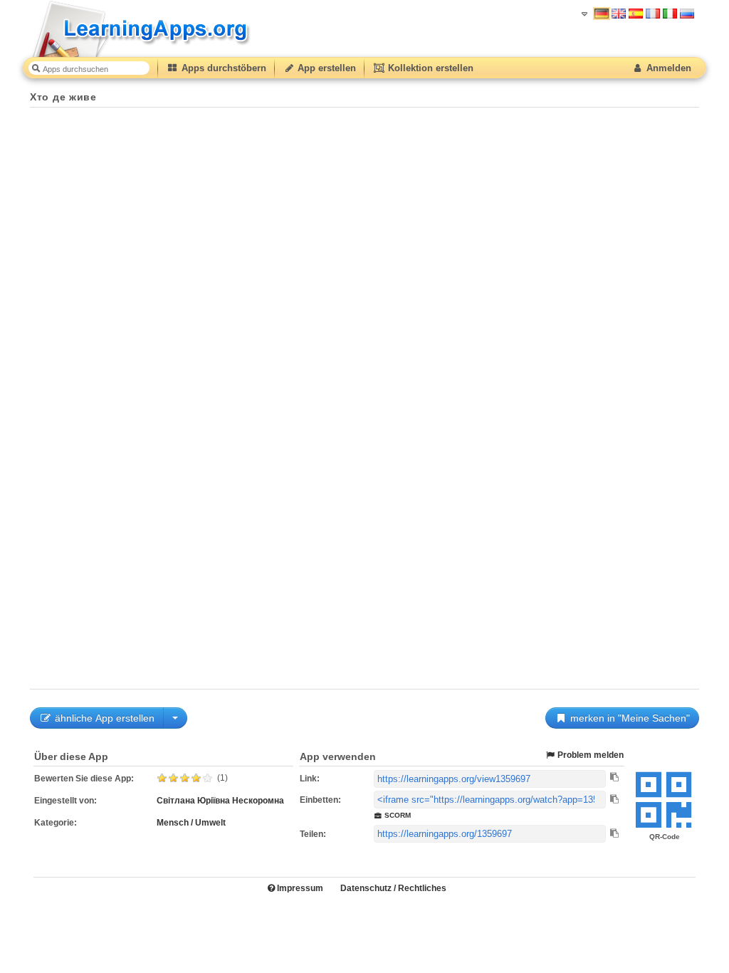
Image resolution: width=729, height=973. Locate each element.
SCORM (396, 815)
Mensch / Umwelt (191, 823)
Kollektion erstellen (429, 68)
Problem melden (589, 755)
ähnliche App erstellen (103, 718)
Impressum (299, 888)
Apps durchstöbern (222, 68)
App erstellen (325, 68)
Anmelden (667, 68)
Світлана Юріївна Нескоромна (220, 801)
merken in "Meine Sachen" (628, 718)
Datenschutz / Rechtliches (393, 888)
